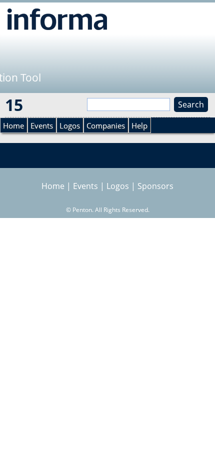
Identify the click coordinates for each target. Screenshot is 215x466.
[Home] (57, 19)
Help (140, 125)
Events (41, 125)
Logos (70, 125)
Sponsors (156, 186)
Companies (105, 125)
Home (13, 125)
